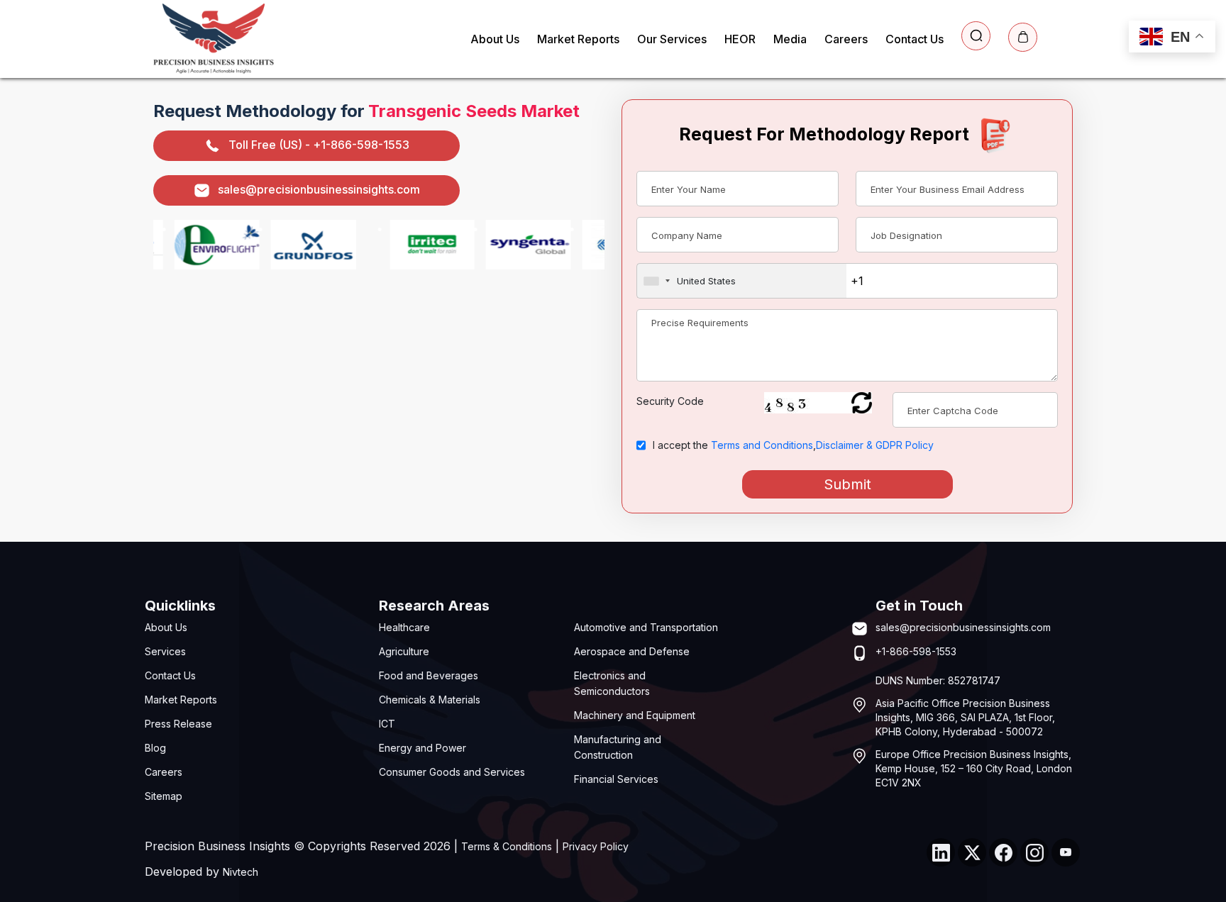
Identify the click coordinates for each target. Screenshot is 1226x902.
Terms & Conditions (506, 846)
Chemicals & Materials (429, 700)
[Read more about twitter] (972, 852)
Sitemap (163, 796)
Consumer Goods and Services (452, 772)
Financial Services (616, 779)
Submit (847, 484)
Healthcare (404, 627)
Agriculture (404, 651)
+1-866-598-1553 (916, 651)
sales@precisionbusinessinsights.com (319, 189)
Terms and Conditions (762, 445)
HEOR (740, 39)
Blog (155, 748)
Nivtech (240, 872)
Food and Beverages (428, 675)
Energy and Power (422, 748)
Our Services (672, 39)
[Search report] (975, 35)
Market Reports (578, 39)
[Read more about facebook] (1003, 852)
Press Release (178, 724)
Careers (846, 39)
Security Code (670, 401)
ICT (387, 724)
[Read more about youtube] (1065, 852)
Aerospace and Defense (632, 651)
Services (165, 651)
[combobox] (741, 281)
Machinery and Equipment (634, 715)
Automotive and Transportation (646, 627)
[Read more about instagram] (1034, 852)
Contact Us (914, 39)
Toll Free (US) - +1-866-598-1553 (318, 145)
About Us (494, 39)
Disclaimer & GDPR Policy (875, 445)
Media (790, 39)
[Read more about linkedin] (941, 852)
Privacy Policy (596, 846)
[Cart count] (1022, 37)
